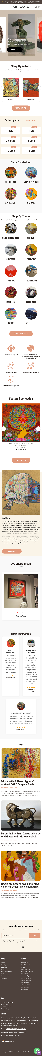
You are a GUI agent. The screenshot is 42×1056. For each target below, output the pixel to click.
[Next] (38, 428)
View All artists (20, 108)
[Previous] (3, 428)
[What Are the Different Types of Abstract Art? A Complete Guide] (21, 763)
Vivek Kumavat (25, 969)
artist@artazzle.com (14, 1035)
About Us (4, 978)
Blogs (2, 973)
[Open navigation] (6, 7)
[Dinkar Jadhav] (31, 87)
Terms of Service (6, 1007)
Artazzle (14, 1052)
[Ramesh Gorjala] (11, 87)
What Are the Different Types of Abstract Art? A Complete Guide (17, 783)
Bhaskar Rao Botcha (27, 971)
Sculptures (4, 967)
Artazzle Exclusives (6, 971)
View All (14, 49)
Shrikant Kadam (25, 987)
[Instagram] (23, 947)
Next (39, 89)
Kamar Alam (24, 973)
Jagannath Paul (25, 985)
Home (3, 962)
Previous (2, 89)
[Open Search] (36, 7)
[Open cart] (39, 6)
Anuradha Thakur (26, 978)
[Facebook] (18, 947)
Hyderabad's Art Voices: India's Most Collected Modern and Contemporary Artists (20, 886)
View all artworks (20, 333)
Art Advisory (5, 976)
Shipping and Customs (7, 1002)
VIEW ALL (29, 121)
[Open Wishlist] (39, 1053)
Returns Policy (5, 1004)
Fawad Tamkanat (26, 980)
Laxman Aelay (25, 976)
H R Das (23, 967)
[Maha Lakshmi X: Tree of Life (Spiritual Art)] (21, 422)
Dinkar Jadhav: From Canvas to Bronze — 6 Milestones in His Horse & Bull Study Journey (20, 836)
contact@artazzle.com (20, 1032)
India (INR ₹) (8, 1041)
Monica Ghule (25, 989)
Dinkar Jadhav (25, 982)
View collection (20, 460)
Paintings (4, 965)
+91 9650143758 (18, 3)
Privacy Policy (5, 1009)
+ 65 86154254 (28, 3)
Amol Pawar (24, 962)
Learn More (11, 551)
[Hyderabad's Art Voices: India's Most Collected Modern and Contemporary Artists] (21, 866)
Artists (3, 969)
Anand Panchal (25, 965)
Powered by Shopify (23, 1052)
